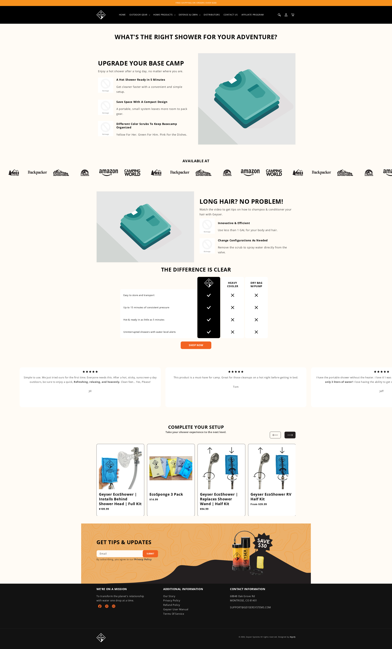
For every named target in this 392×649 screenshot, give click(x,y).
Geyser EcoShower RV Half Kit (271, 496)
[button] (139, 14)
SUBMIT (150, 554)
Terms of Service (173, 613)
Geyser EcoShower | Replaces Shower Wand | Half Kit (219, 499)
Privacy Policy (143, 559)
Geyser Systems (253, 637)
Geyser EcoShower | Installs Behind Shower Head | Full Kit (120, 499)
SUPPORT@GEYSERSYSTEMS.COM (250, 607)
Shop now (196, 345)
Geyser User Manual (175, 609)
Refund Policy (171, 605)
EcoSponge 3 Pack (166, 494)
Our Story (169, 596)
